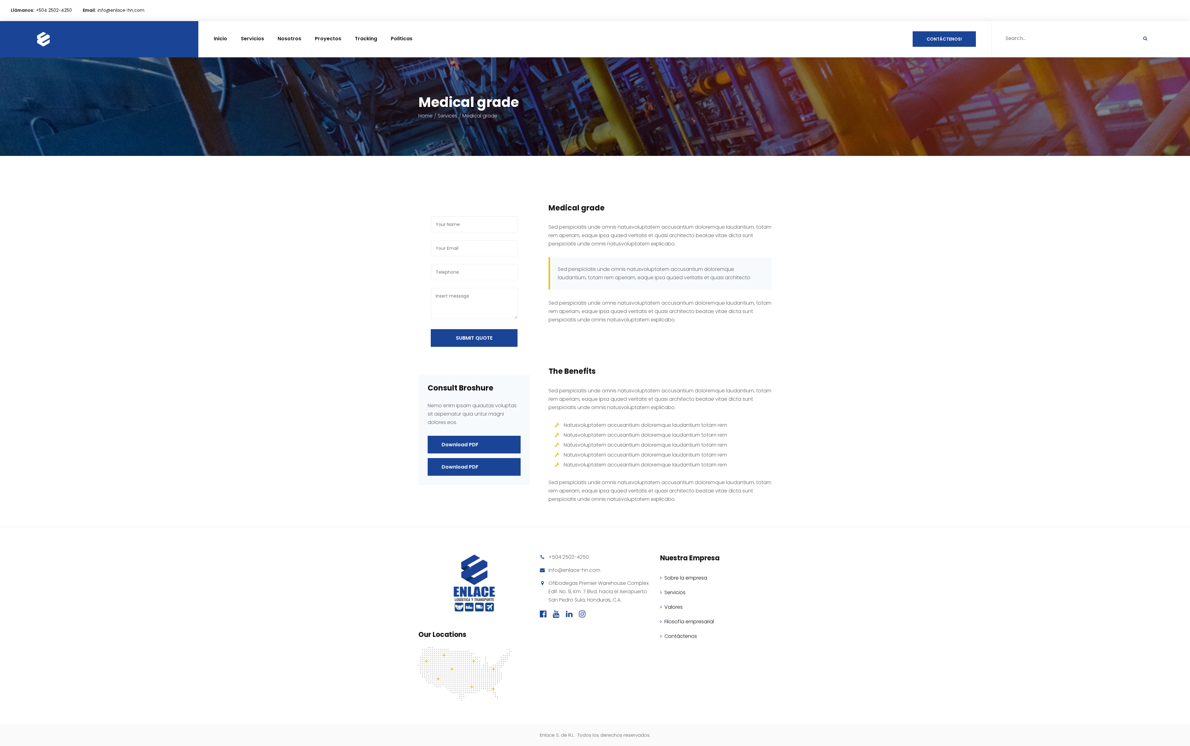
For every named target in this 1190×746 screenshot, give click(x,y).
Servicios (252, 38)
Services (447, 115)
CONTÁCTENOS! (944, 39)
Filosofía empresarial (689, 621)
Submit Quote (474, 338)
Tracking (366, 38)
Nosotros (289, 38)
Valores (673, 607)
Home (425, 115)
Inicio (220, 38)
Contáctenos (680, 636)
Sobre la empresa (685, 577)
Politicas (401, 38)
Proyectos (328, 38)
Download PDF (460, 444)
